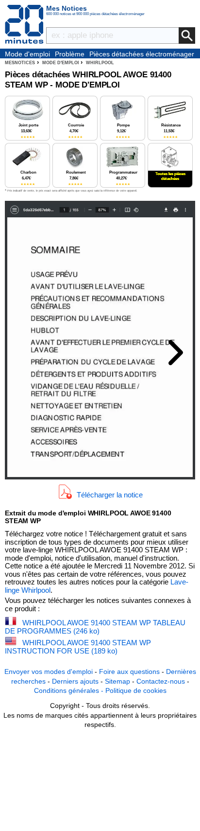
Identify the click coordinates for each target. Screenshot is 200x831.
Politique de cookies (136, 690)
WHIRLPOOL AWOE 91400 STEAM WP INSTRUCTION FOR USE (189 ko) (78, 646)
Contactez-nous (160, 681)
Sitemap (117, 681)
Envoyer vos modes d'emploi (48, 671)
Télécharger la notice (110, 494)
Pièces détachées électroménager (141, 54)
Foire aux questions (129, 671)
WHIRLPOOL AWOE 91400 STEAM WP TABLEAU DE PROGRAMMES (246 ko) (95, 627)
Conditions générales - (69, 690)
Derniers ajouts (75, 681)
